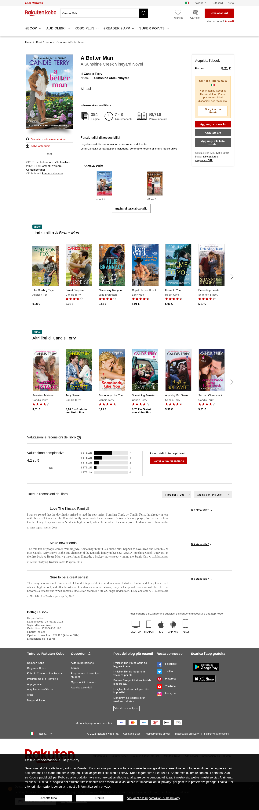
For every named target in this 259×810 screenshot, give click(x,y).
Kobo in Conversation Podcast (45, 673)
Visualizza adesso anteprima (48, 139)
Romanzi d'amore (51, 165)
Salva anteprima (40, 145)
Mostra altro (160, 522)
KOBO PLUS (85, 28)
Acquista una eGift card (41, 689)
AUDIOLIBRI (56, 28)
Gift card (218, 2)
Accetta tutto (48, 798)
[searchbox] (104, 13)
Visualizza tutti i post (126, 708)
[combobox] (176, 494)
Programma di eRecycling (42, 678)
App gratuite (34, 684)
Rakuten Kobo (35, 662)
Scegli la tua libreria (213, 111)
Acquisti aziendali (81, 687)
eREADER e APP (117, 28)
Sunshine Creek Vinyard (111, 78)
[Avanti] (232, 277)
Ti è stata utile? (200, 509)
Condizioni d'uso (131, 733)
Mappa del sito (36, 700)
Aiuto (231, 2)
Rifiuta (99, 798)
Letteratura (46, 162)
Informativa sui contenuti (216, 733)
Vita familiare (62, 162)
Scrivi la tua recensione (169, 460)
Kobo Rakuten (41, 12)
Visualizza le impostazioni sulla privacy (153, 798)
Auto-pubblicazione (82, 662)
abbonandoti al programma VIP (206, 158)
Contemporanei (35, 169)
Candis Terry (93, 73)
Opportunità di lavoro (83, 682)
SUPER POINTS (152, 28)
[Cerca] (143, 13)
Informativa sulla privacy (157, 733)
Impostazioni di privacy (187, 733)
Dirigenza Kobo (36, 668)
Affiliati (75, 668)
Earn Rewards (34, 2)
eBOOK (31, 28)
